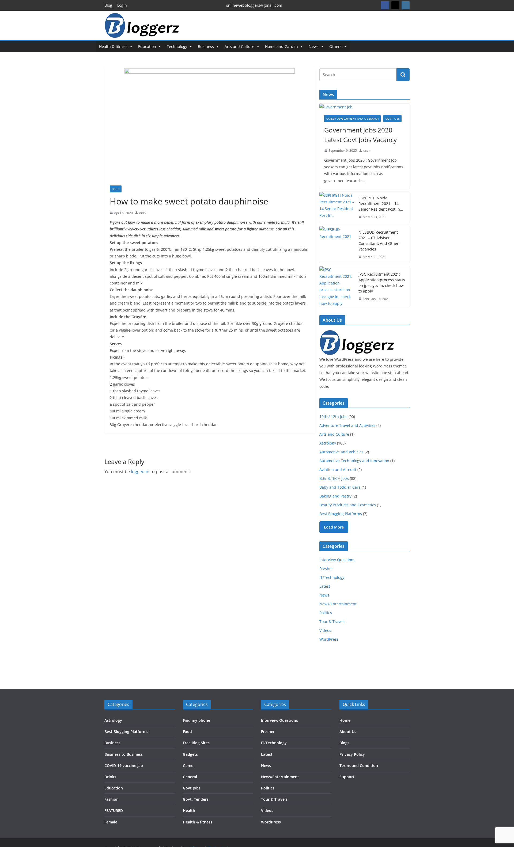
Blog (108, 5)
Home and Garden (281, 46)
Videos (325, 630)
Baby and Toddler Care (340, 487)
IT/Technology (331, 577)
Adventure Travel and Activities (347, 425)
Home (344, 720)
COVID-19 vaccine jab (123, 765)
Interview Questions (337, 559)
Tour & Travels (332, 621)
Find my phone (196, 720)
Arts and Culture (239, 46)
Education (147, 46)
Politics (325, 612)
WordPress (329, 639)
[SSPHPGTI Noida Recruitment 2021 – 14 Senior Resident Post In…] (336, 207)
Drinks (110, 776)
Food (115, 189)
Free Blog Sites (196, 742)
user (366, 150)
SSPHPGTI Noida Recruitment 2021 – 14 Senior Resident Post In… (380, 203)
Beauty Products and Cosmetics (347, 504)
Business (206, 46)
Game (188, 765)
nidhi (142, 213)
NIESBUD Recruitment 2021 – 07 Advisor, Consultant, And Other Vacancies (378, 241)
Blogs (344, 742)
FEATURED (113, 810)
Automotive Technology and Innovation (354, 460)
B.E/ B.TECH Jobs (334, 478)
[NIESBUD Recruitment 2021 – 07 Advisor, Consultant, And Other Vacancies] (336, 244)
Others (335, 46)
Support (346, 776)
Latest (324, 586)
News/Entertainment (338, 603)
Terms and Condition (358, 765)
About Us (347, 731)
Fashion (111, 799)
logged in (140, 471)
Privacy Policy (352, 754)
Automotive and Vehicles (341, 451)
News (314, 46)
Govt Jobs (392, 118)
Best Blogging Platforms (340, 513)
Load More (334, 527)
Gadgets (190, 754)
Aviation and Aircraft (337, 469)
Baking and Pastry (335, 496)
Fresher (326, 568)
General (190, 776)
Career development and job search (352, 118)
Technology (177, 46)
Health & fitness (113, 46)
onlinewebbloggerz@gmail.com (254, 5)
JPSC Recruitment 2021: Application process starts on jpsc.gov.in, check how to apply (381, 283)
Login (122, 5)
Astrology (327, 443)
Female (110, 822)
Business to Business (123, 754)
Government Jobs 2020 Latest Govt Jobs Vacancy (360, 135)
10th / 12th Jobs (333, 416)
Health (189, 810)
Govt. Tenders (196, 799)
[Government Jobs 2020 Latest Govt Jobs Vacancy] (364, 107)
